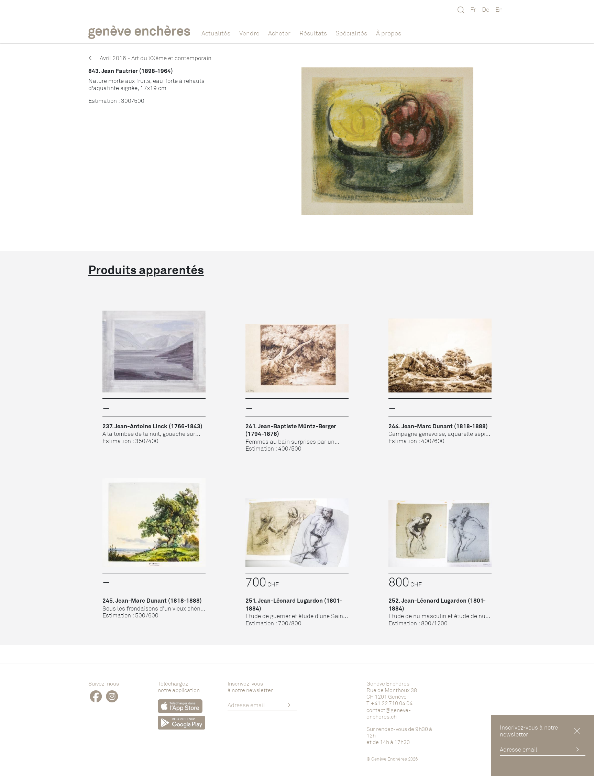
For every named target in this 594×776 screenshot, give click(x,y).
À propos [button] (388, 33)
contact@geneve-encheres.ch (388, 713)
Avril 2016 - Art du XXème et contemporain (154, 58)
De (486, 9)
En (499, 9)
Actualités (215, 33)
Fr (473, 9)
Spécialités (351, 33)
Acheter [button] (279, 33)
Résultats (313, 33)
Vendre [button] (249, 33)
